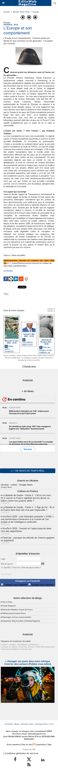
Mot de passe (7, 564)
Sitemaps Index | (28, 724)
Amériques (12, 355)
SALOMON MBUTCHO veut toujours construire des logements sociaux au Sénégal (28, 343)
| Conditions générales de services (21, 753)
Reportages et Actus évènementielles (16, 617)
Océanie (51, 355)
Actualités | (9, 724)
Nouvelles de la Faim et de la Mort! (29, 360)
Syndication (41, 745)
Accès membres (13, 745)
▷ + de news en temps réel (28, 470)
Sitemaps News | (42, 724)
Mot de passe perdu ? (31, 567)
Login (3, 559)
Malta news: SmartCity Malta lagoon (10, 348)
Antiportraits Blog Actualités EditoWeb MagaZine (21, 621)
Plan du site (27, 745)
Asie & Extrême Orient (40, 355)
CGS (51, 724)
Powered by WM (29, 749)
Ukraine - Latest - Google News (17, 484)
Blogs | (17, 724)
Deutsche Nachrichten (45, 358)
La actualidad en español (29, 358)
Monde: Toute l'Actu (21, 12)
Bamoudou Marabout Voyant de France (17, 610)
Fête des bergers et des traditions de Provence (45, 349)
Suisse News (7, 602)
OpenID (7, 567)
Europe (36, 12)
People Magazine (9, 606)
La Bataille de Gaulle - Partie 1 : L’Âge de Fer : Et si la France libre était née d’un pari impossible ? (27, 508)
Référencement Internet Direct (14, 613)
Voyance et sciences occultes (16, 641)
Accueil (7, 12)
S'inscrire (16, 567)
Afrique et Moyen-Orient (24, 355)
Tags (49, 745)
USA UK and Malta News (12, 358)
